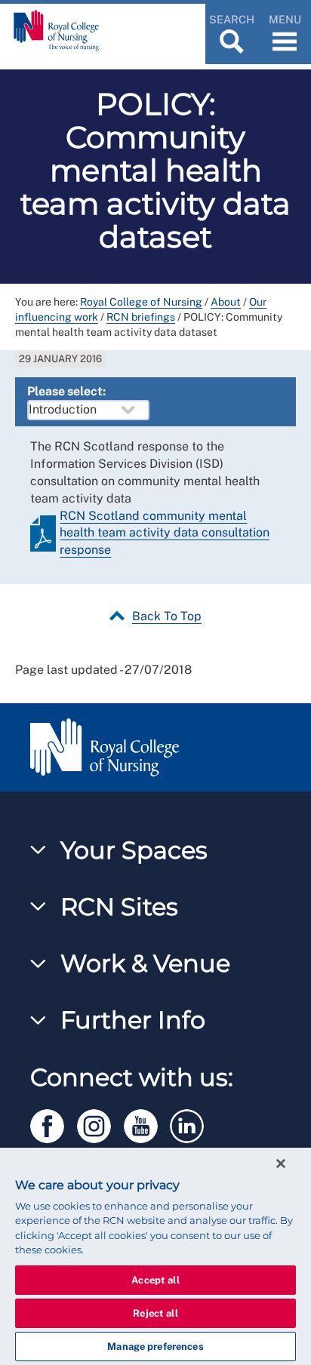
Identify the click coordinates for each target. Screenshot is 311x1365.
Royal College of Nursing (141, 302)
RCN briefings (140, 317)
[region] (155, 1256)
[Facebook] (53, 1123)
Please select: (66, 391)
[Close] (280, 1163)
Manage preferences (155, 1346)
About (226, 302)
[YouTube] (147, 1123)
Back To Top (167, 616)
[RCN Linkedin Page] (192, 1123)
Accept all (155, 1280)
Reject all (155, 1313)
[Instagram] (100, 1123)
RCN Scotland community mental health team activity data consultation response (164, 533)
